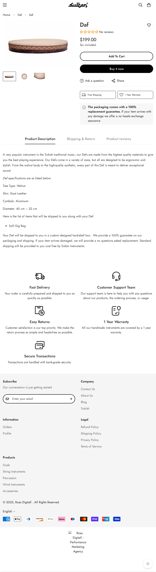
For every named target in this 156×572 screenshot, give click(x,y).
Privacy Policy (90, 440)
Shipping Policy (91, 433)
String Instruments (14, 471)
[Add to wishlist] (149, 25)
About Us (87, 395)
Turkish (85, 408)
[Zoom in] (68, 28)
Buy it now (117, 69)
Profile (7, 433)
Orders (7, 427)
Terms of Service (91, 446)
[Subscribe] (71, 398)
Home (6, 15)
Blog (84, 402)
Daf (20, 15)
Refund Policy (90, 427)
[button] (89, 32)
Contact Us (88, 389)
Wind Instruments (14, 484)
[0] (148, 5)
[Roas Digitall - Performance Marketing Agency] (78, 542)
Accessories (10, 491)
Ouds (6, 465)
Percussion (9, 478)
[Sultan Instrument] (78, 5)
